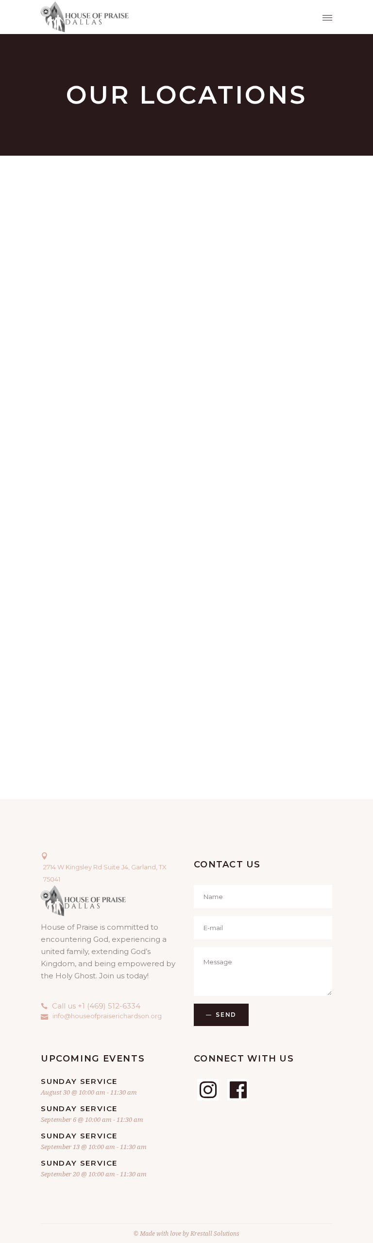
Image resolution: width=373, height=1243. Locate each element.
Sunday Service (79, 1081)
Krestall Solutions (214, 1233)
